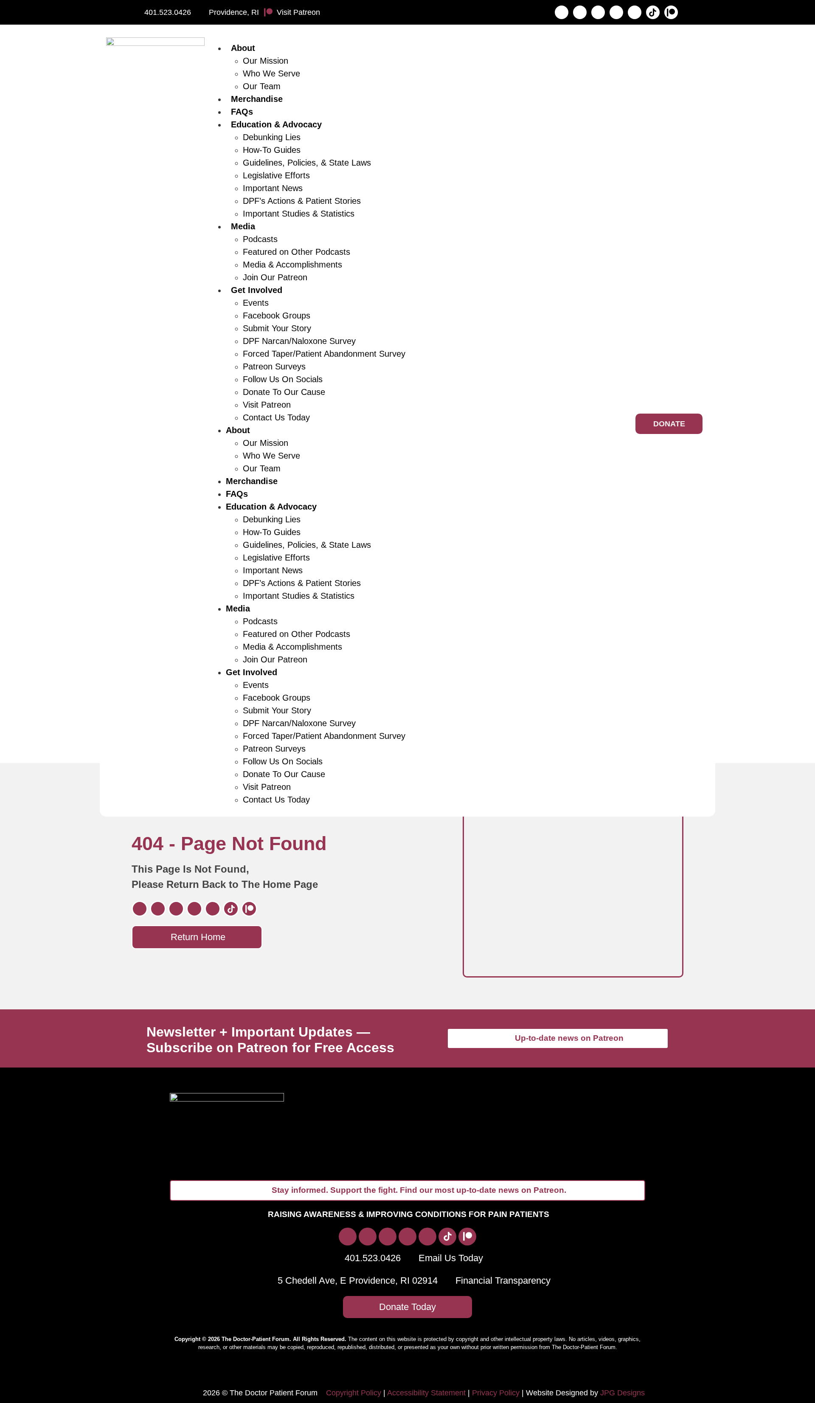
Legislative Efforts (276, 175)
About (243, 48)
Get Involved (256, 290)
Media (243, 226)
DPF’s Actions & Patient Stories (302, 201)
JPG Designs (622, 1393)
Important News (273, 188)
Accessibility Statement (426, 1393)
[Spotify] (616, 12)
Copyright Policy (353, 1393)
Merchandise (257, 99)
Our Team (262, 86)
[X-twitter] (598, 12)
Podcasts (260, 239)
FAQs (242, 111)
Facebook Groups (276, 315)
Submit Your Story (277, 328)
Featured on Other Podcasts (296, 251)
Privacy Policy (496, 1393)
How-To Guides (272, 150)
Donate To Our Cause (284, 392)
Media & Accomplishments (292, 264)
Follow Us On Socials (283, 379)
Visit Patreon (267, 404)
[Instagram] (580, 12)
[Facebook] (562, 12)
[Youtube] (635, 12)
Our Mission (265, 60)
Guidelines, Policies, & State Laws (307, 162)
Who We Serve (271, 73)
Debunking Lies (272, 137)
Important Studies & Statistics (298, 213)
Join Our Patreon (275, 277)
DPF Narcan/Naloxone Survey (299, 341)
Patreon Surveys (274, 366)
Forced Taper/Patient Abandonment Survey (324, 353)
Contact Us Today (276, 417)
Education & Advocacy (276, 124)
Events (256, 302)
